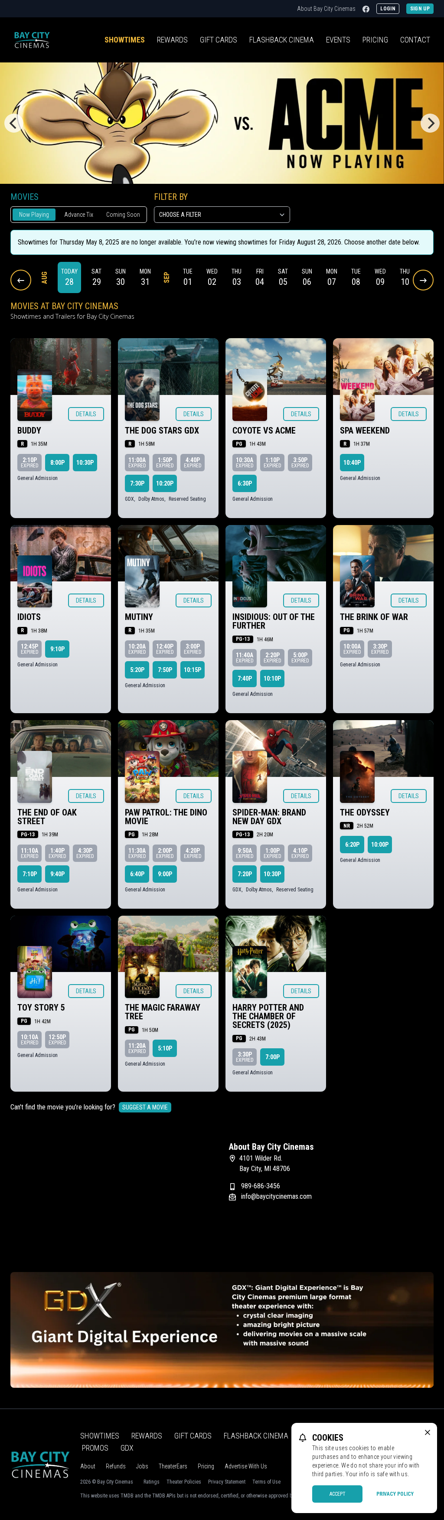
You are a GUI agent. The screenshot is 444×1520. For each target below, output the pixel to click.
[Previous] (13, 123)
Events (338, 39)
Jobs (142, 1466)
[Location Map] (112, 1195)
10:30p (85, 462)
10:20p (164, 483)
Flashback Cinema (256, 1435)
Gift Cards (218, 39)
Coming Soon (123, 214)
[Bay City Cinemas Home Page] (31, 40)
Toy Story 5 (41, 1007)
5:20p (137, 669)
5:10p (165, 1048)
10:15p (192, 669)
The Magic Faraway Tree (162, 1011)
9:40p (57, 874)
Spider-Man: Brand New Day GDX (269, 816)
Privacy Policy (395, 1494)
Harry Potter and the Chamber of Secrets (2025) (268, 1016)
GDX (127, 1447)
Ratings (152, 1482)
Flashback (281, 39)
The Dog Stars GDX (162, 430)
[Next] (430, 123)
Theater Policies (183, 1482)
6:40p (137, 874)
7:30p (137, 483)
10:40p (352, 462)
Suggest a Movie (145, 1107)
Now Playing (34, 214)
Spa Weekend (365, 430)
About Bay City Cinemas (326, 8)
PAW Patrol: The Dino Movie (166, 816)
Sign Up (420, 9)
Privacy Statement (226, 1482)
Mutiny (139, 617)
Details (86, 414)
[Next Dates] (423, 280)
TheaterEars (173, 1466)
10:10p (272, 678)
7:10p (30, 874)
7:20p (245, 874)
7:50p (165, 669)
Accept (338, 1494)
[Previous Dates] (20, 280)
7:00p (272, 1057)
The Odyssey (365, 812)
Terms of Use (266, 1482)
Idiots (29, 617)
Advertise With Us (246, 1466)
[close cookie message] (427, 1432)
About (87, 1466)
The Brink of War (374, 617)
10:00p (379, 844)
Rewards (172, 39)
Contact (415, 39)
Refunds (116, 1466)
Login (387, 9)
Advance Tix (78, 214)
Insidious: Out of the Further (273, 621)
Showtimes (124, 39)
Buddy (29, 430)
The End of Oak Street (47, 816)
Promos (95, 1447)
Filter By (171, 197)
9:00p (165, 874)
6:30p (245, 483)
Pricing (375, 39)
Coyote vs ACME (264, 430)
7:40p (245, 678)
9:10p (57, 649)
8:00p (57, 462)
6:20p (352, 844)
